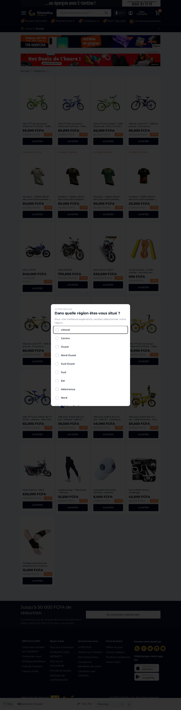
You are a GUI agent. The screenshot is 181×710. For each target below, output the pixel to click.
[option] (90, 330)
